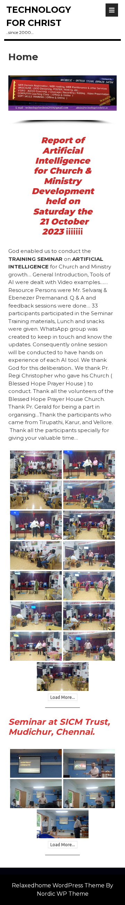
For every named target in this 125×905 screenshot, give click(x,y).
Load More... (62, 697)
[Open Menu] (112, 10)
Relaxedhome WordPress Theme (58, 885)
